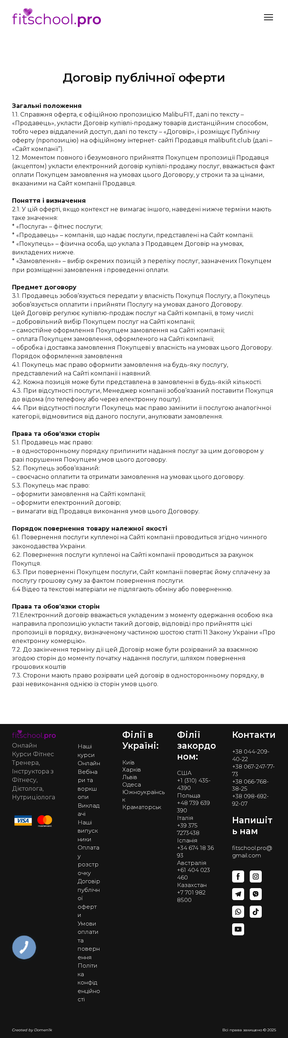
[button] (260, 40)
